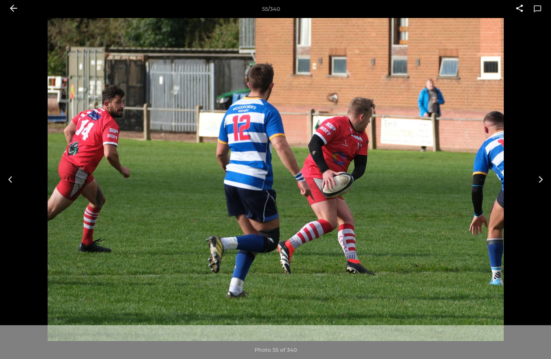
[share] (519, 9)
